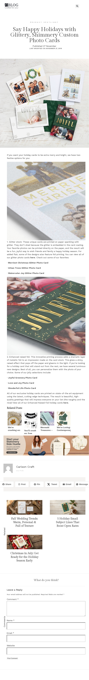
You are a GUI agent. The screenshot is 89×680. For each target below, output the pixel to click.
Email (68, 484)
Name (10, 620)
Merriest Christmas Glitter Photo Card (28, 262)
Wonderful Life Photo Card (22, 388)
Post (23, 484)
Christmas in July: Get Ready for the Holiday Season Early (24, 557)
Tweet (54, 484)
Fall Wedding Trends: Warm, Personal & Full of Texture (24, 522)
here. (33, 257)
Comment (13, 599)
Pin (38, 484)
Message (83, 484)
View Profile (20, 470)
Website (11, 645)
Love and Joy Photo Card (21, 383)
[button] (44, 6)
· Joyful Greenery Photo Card (22, 377)
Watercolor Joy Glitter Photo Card (26, 273)
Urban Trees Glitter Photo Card (24, 268)
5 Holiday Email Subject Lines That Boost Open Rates (67, 522)
